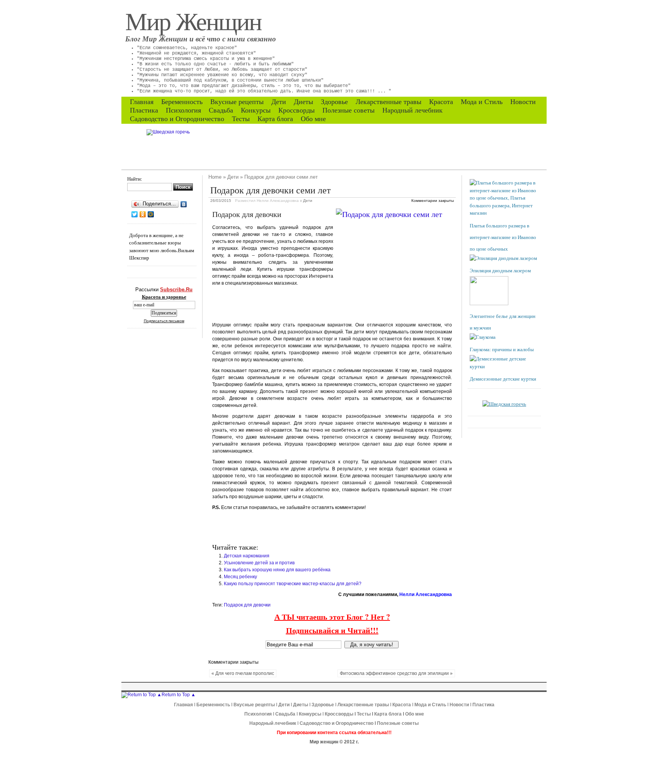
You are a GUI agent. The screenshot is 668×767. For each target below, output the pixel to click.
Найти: (134, 178)
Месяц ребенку (240, 576)
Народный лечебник (412, 110)
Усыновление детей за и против (259, 562)
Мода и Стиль (482, 102)
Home (215, 177)
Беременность (182, 102)
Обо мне (313, 119)
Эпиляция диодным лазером (500, 270)
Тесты (241, 119)
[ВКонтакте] (184, 204)
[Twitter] (135, 214)
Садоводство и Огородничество (177, 119)
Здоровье (334, 102)
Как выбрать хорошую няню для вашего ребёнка (277, 569)
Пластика (144, 110)
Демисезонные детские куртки (503, 378)
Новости (523, 102)
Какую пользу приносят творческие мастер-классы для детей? (292, 583)
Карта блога (275, 119)
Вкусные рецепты (237, 102)
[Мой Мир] (151, 214)
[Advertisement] (302, 304)
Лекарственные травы (388, 102)
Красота (441, 102)
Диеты (303, 102)
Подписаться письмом (164, 321)
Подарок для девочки (247, 605)
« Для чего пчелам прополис (242, 673)
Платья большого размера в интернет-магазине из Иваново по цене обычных (503, 237)
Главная (141, 102)
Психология (183, 110)
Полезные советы (348, 110)
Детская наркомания (246, 556)
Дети (278, 102)
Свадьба (221, 110)
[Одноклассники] (143, 214)
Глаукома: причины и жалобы (502, 349)
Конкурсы (256, 110)
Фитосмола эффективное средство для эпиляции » (396, 673)
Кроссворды (296, 110)
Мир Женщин (193, 20)
